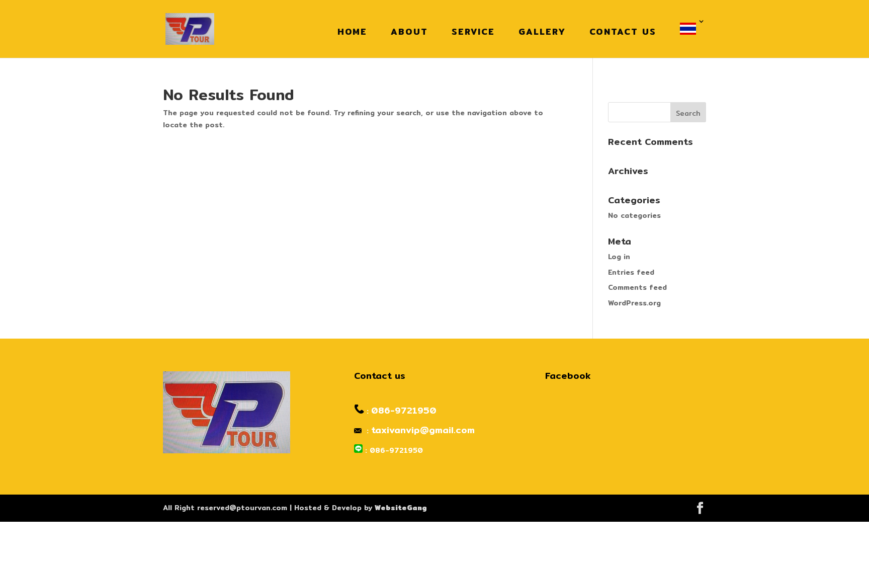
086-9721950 (404, 410)
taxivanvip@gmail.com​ (423, 430)
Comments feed (637, 287)
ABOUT (409, 31)
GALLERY (542, 31)
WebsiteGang (401, 507)
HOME (352, 31)
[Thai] (690, 29)
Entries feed (631, 272)
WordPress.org (634, 302)
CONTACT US (622, 31)
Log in (619, 256)
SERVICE (473, 31)
